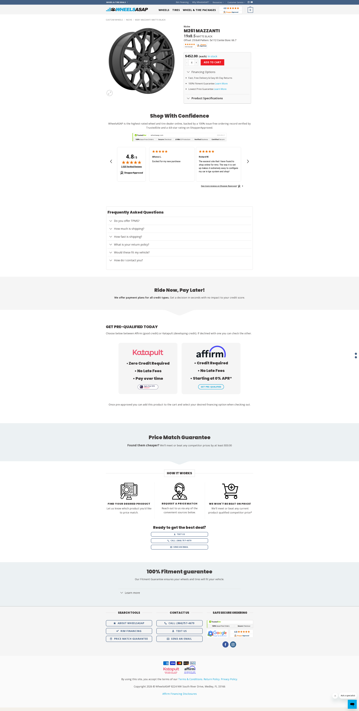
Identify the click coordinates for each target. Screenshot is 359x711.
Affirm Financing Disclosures (179, 693)
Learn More (221, 83)
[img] (131, 162)
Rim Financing (182, 2)
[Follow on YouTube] (252, 2)
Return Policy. (212, 679)
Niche (129, 19)
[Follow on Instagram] (248, 2)
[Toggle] (188, 72)
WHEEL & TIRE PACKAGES (199, 10)
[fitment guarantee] (356, 357)
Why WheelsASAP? (200, 2)
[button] (250, 10)
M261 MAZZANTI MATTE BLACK (150, 19)
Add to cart (212, 62)
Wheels (164, 10)
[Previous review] (111, 162)
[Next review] (248, 162)
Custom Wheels (114, 19)
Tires (176, 10)
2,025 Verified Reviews (131, 166)
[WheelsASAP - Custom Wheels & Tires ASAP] (127, 9)
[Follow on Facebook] (225, 644)
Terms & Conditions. (190, 679)
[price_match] (356, 354)
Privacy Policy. (229, 679)
